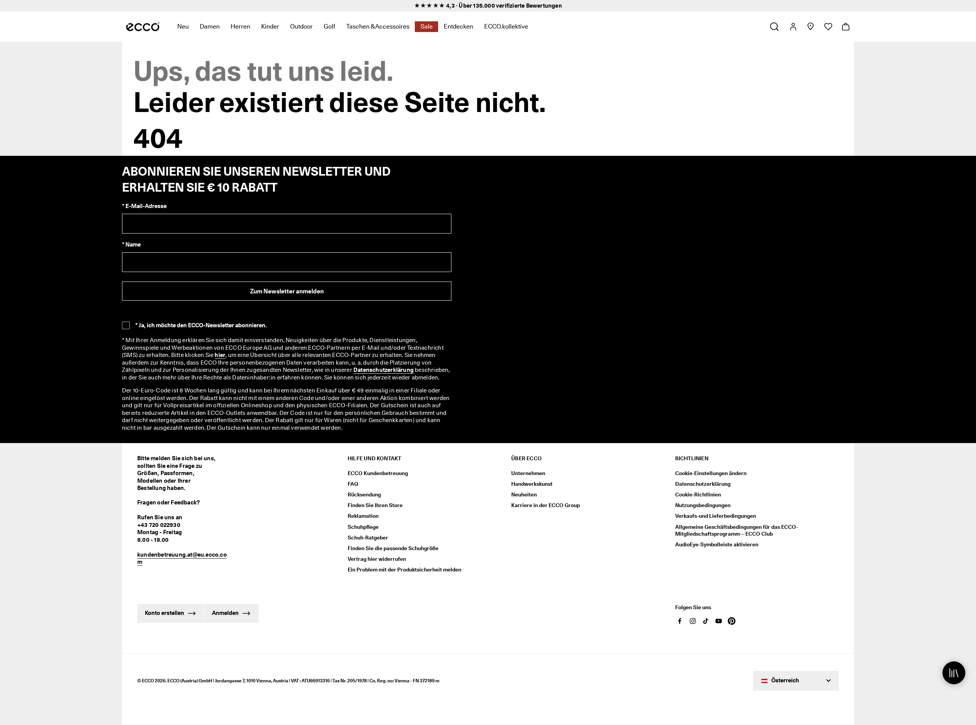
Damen (210, 26)
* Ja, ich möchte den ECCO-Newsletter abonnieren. (201, 325)
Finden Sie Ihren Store (375, 505)
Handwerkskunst (531, 484)
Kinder (270, 26)
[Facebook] (679, 621)
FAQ (353, 484)
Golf (329, 26)
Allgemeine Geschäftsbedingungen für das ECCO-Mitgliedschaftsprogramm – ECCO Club (736, 530)
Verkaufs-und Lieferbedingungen (715, 516)
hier (220, 355)
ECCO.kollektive (506, 26)
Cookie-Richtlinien (698, 494)
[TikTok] (705, 621)
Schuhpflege (363, 527)
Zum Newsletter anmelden (287, 291)
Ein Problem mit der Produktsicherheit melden (404, 570)
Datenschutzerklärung (383, 370)
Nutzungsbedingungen (702, 505)
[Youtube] (718, 621)
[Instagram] (692, 621)
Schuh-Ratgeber (368, 538)
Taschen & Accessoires (377, 26)
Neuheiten (524, 494)
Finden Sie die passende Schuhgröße (393, 548)
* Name (131, 244)
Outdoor (301, 26)
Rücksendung (364, 494)
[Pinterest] (731, 621)
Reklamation (363, 516)
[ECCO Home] (143, 26)
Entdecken (458, 26)
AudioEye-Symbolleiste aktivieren (716, 544)
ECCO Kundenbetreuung (378, 473)
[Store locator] (810, 27)
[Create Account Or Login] (792, 27)
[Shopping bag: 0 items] (845, 27)
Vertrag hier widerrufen (377, 559)
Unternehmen (528, 473)
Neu (183, 26)
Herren (240, 26)
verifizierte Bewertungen (529, 5)
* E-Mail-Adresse (144, 206)
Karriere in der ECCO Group (545, 505)
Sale (427, 26)
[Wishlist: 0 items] (827, 27)
